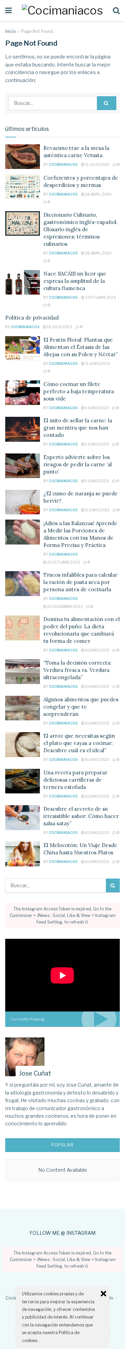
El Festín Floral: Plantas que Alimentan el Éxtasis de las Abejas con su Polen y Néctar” (80, 347)
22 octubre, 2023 (63, 562)
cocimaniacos (63, 164)
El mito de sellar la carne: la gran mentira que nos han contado (77, 427)
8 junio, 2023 (96, 510)
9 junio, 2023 (96, 408)
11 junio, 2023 (97, 363)
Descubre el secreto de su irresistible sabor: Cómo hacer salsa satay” (81, 816)
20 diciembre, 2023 (65, 606)
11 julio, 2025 (96, 164)
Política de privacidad (32, 317)
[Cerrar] (103, 1293)
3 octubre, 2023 (100, 297)
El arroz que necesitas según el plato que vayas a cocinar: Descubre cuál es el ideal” (79, 743)
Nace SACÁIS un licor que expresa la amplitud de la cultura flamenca (74, 280)
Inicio (10, 31)
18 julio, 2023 (59, 327)
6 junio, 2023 (96, 650)
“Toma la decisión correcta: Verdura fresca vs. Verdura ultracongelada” (77, 670)
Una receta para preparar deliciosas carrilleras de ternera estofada (75, 779)
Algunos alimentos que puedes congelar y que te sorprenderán (80, 706)
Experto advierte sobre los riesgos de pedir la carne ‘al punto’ (77, 464)
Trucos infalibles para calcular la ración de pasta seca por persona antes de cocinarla (80, 582)
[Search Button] (106, 103)
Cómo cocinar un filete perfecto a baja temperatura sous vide (78, 391)
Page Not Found (37, 31)
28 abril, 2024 (97, 194)
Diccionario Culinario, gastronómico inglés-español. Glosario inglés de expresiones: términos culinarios (80, 229)
